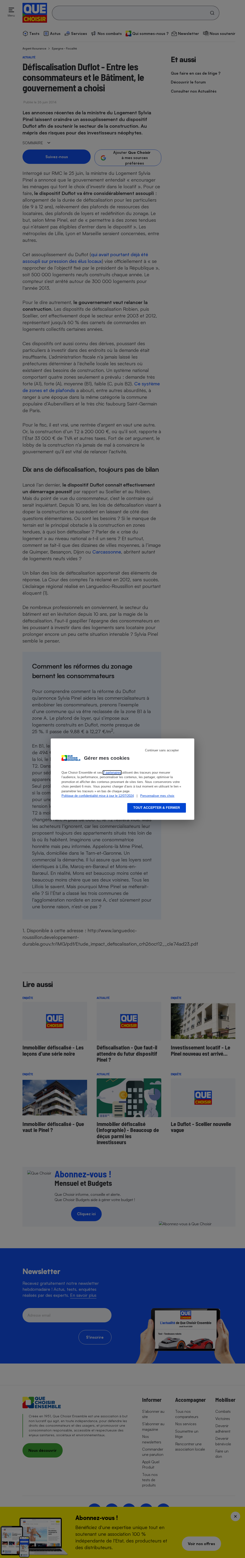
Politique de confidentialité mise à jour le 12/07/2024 (97, 796)
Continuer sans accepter (162, 750)
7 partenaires (112, 772)
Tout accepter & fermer (156, 807)
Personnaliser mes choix (157, 796)
